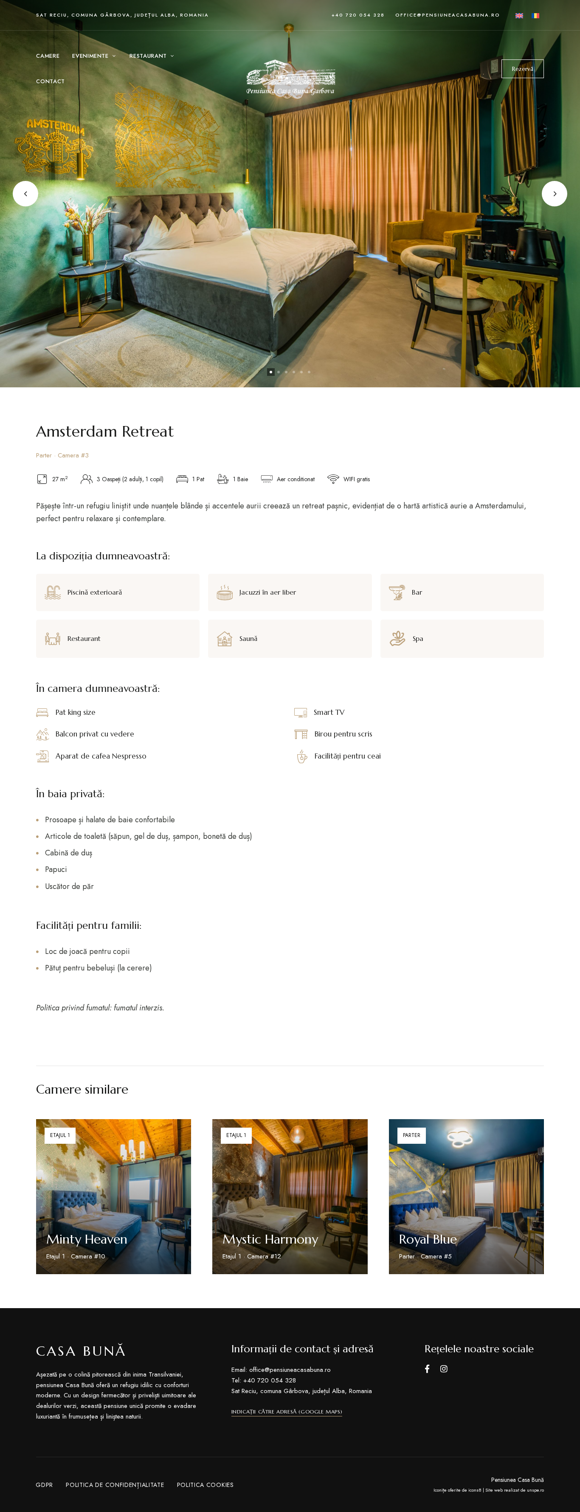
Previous (25, 193)
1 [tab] (271, 372)
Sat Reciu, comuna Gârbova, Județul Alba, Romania (122, 14)
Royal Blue (428, 1239)
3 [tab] (286, 372)
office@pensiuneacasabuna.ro (447, 14)
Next (554, 193)
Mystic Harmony (270, 1239)
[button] (522, 68)
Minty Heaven (86, 1239)
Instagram (444, 1369)
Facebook (427, 1369)
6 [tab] (309, 372)
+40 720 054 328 (358, 14)
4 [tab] (294, 372)
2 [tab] (278, 372)
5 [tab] (301, 372)
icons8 (474, 1490)
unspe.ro (535, 1490)
